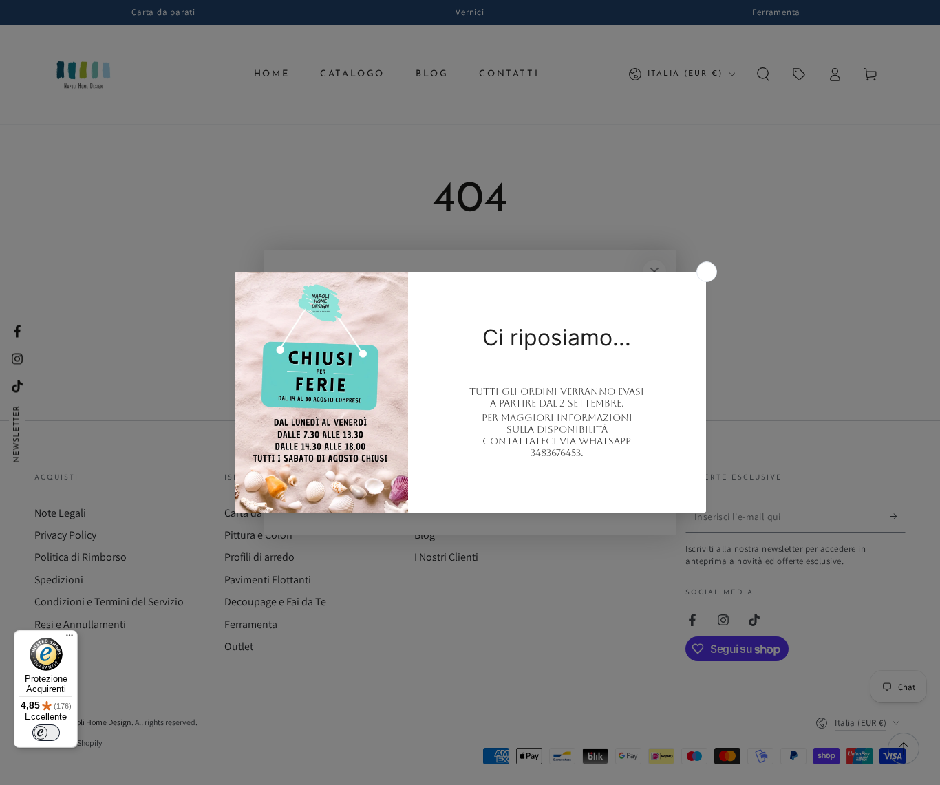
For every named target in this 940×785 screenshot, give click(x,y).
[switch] (46, 732)
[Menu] (69, 638)
